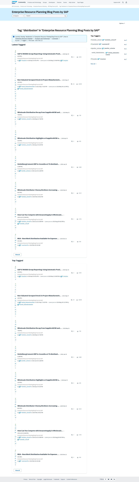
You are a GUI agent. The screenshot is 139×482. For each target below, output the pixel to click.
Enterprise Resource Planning (39, 6)
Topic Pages (80, 2)
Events (65, 2)
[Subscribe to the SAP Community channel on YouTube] (111, 479)
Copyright (39, 479)
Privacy (25, 479)
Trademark (56, 479)
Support (63, 479)
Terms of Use (32, 479)
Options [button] (121, 23)
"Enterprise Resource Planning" (24, 38)
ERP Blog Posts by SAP (53, 6)
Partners (59, 2)
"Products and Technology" (42, 38)
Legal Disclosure (47, 479)
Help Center (72, 2)
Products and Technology (34, 2)
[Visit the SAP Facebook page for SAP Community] (105, 479)
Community (22, 2)
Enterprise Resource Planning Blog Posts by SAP (30, 58)
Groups (45, 2)
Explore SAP (117, 2)
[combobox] (46, 15)
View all (17, 254)
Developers (52, 2)
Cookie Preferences (72, 479)
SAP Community (15, 6)
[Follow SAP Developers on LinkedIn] (114, 479)
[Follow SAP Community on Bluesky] (108, 479)
